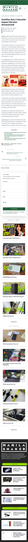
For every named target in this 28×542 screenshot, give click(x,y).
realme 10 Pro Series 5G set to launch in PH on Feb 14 (19, 514)
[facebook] (10, 3)
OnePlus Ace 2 (7, 59)
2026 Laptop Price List (9, 384)
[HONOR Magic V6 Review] (14, 269)
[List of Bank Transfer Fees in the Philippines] (14, 355)
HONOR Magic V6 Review (10, 277)
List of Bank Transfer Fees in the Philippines (12, 364)
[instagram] (15, 3)
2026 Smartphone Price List (10, 344)
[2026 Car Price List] (14, 415)
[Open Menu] (20, 8)
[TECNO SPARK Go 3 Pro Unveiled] (7, 490)
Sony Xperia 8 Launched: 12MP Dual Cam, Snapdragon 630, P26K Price (19, 523)
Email (4, 196)
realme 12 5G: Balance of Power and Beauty (18, 469)
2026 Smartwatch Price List (10, 403)
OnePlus (3, 36)
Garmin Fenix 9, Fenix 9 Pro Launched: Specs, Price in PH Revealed (19, 479)
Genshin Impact (5, 119)
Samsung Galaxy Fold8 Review (11, 238)
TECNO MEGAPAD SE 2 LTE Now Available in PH (19, 499)
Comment (5, 181)
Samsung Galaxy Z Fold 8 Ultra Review (13, 296)
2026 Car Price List (8, 423)
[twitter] (13, 3)
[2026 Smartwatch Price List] (14, 395)
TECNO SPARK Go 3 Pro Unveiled (18, 489)
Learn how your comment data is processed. (13, 212)
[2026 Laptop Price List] (14, 376)
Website (4, 202)
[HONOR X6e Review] (14, 308)
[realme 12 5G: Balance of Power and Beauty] (7, 470)
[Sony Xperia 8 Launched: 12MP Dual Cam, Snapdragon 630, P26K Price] (7, 524)
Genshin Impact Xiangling (15, 143)
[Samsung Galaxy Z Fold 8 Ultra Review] (14, 288)
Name (4, 191)
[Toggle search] (25, 8)
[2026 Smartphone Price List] (14, 335)
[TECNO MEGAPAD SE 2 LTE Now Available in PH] (7, 500)
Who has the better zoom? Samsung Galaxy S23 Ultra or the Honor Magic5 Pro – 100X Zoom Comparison (14, 136)
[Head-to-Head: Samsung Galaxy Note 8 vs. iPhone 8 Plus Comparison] (7, 535)
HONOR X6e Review (8, 316)
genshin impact (6, 143)
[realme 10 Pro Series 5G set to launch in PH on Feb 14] (7, 514)
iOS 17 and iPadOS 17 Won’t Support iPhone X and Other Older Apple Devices (14, 139)
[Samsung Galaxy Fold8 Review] (14, 230)
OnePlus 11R (3, 144)
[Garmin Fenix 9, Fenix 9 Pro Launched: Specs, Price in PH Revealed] (7, 480)
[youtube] (18, 3)
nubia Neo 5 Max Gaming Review (12, 257)
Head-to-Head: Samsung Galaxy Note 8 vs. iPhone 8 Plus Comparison (19, 534)
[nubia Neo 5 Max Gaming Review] (14, 249)
